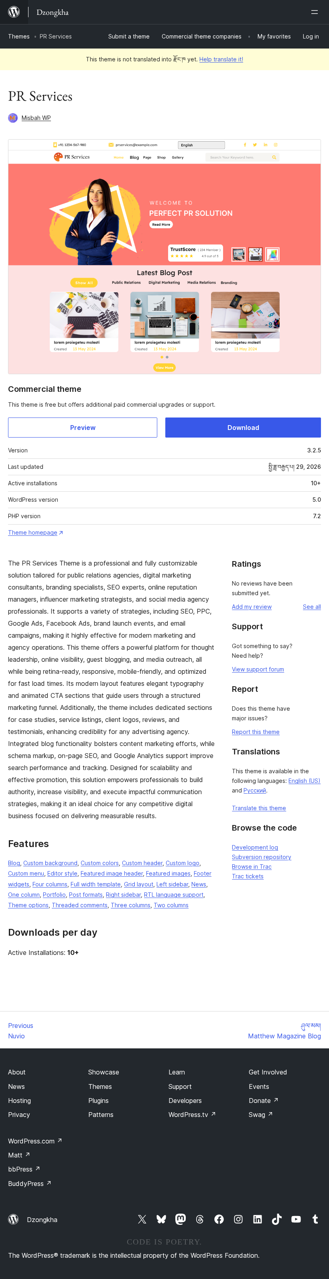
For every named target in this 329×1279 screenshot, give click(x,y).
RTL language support (173, 894)
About (17, 1072)
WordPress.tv (192, 1115)
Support (180, 1086)
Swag (261, 1115)
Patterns (101, 1115)
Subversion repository (261, 856)
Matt (19, 1155)
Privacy (19, 1115)
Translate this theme (259, 808)
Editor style (62, 873)
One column (24, 894)
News (198, 884)
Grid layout (138, 884)
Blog (14, 862)
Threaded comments (80, 905)
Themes (19, 36)
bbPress (24, 1169)
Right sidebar (123, 894)
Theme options (28, 905)
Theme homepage (32, 532)
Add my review (252, 606)
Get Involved (268, 1072)
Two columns (171, 905)
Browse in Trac (252, 866)
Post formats (86, 894)
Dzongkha (42, 1220)
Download (243, 428)
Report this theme (256, 731)
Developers (185, 1101)
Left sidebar (172, 884)
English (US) (304, 780)
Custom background (50, 862)
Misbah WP (36, 117)
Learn (177, 1072)
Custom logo (182, 862)
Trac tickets (248, 876)
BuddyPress (30, 1184)
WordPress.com (35, 1141)
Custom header (142, 862)
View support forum (258, 669)
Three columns (130, 905)
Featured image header (112, 873)
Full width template (96, 884)
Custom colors (100, 862)
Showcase (103, 1072)
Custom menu (26, 873)
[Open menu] (316, 12)
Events (259, 1086)
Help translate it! (221, 59)
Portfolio (54, 894)
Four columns (49, 884)
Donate (264, 1101)
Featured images (168, 873)
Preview (82, 428)
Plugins (98, 1101)
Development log (255, 847)
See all (312, 606)
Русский (255, 790)
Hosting (19, 1101)
